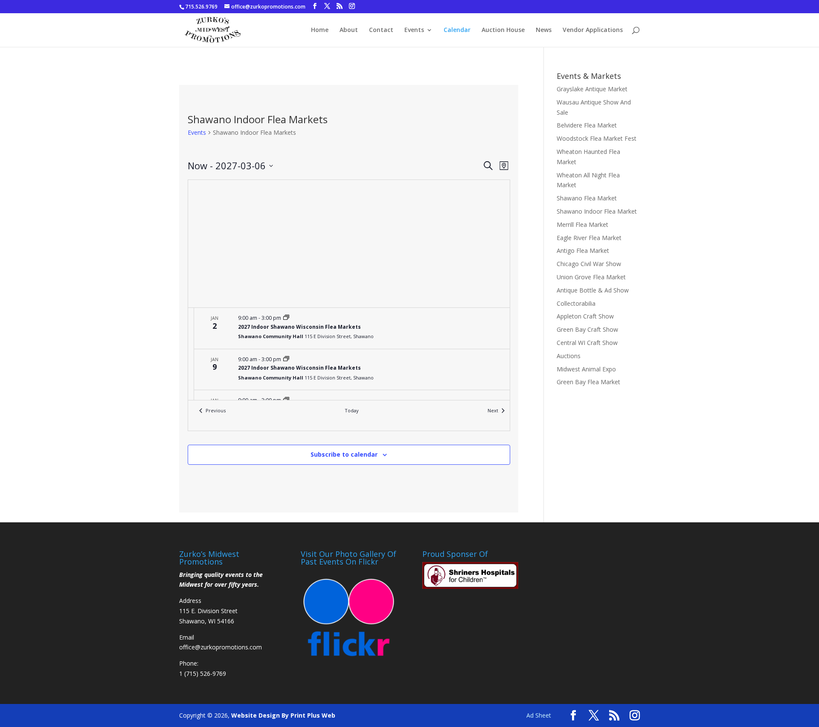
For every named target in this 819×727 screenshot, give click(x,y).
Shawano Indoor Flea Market (597, 211)
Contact (381, 30)
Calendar (457, 30)
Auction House (503, 30)
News (544, 30)
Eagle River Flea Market (589, 238)
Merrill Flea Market (582, 224)
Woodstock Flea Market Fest (596, 138)
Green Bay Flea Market (588, 382)
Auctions (569, 356)
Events (414, 30)
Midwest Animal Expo (586, 369)
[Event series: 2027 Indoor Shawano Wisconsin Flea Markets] (286, 318)
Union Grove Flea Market (591, 277)
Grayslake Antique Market (592, 89)
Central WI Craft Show (587, 343)
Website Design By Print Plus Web (283, 715)
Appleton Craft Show (585, 316)
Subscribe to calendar (344, 454)
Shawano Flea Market (587, 198)
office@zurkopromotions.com (220, 647)
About (349, 30)
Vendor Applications (593, 30)
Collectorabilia (576, 303)
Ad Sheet (538, 715)
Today (352, 410)
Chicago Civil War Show (589, 264)
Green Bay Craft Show (587, 329)
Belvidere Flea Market (587, 125)
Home (319, 30)
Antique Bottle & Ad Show (593, 290)
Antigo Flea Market (583, 250)
